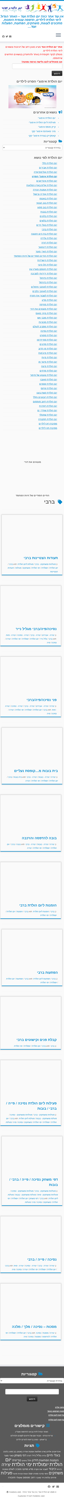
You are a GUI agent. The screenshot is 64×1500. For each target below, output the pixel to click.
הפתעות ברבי (47, 972)
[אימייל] (10, 36)
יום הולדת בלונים (48, 216)
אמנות (31, 1451)
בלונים (6, 1451)
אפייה (25, 1451)
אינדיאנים (56, 1451)
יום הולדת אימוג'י (47, 118)
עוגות (25, 1473)
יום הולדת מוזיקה (48, 304)
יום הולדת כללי (49, 163)
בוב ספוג (12, 1451)
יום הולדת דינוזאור (47, 247)
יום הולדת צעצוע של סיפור (43, 375)
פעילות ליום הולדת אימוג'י (42, 122)
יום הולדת (53, 567)
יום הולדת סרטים (48, 344)
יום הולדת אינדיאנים (46, 180)
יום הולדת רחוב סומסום (45, 401)
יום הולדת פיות (49, 357)
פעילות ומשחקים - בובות (46, 1118)
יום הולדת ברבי (49, 229)
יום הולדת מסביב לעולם (45, 326)
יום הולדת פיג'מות (47, 352)
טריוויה (16, 1460)
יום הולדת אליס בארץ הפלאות (41, 185)
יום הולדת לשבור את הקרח (43, 295)
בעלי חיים (53, 1455)
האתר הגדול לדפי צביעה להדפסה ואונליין (31, 1431)
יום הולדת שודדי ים (47, 410)
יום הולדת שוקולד (48, 414)
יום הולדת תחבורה (47, 419)
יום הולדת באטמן (48, 198)
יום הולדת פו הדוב (47, 348)
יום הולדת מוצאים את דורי (43, 308)
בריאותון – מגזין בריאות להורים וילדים (31, 1439)
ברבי (10, 563)
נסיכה (54, 642)
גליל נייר (43, 638)
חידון (35, 1460)
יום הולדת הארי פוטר (46, 251)
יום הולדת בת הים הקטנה (44, 233)
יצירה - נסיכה (23, 634)
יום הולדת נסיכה (48, 330)
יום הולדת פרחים (48, 370)
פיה (48, 642)
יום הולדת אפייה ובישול (45, 194)
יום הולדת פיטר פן (47, 361)
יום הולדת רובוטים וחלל (45, 397)
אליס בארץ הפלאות (43, 1451)
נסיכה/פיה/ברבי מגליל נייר (36, 628)
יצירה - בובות (43, 776)
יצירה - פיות (11, 634)
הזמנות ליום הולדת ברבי (38, 905)
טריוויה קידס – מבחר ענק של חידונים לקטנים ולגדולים (32, 1435)
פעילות (18, 567)
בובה (18, 844)
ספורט (35, 1473)
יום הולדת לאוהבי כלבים (44, 291)
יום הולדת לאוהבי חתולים (44, 286)
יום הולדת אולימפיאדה (45, 172)
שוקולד (19, 1477)
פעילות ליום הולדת (25, 563)
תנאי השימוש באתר (55, 1411)
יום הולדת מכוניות (48, 322)
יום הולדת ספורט (48, 335)
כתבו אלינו (59, 1407)
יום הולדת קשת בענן (47, 392)
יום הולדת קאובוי (48, 379)
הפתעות (19, 978)
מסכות (45, 1332)
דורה (29, 1455)
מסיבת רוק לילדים (48, 423)
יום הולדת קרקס (49, 388)
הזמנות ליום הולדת (40, 911)
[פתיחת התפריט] (58, 35)
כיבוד (52, 1468)
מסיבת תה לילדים (48, 428)
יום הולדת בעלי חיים (46, 224)
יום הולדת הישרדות (47, 260)
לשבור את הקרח (41, 1469)
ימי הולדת (35, 567)
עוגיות (20, 1473)
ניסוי (46, 1473)
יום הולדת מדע (49, 300)
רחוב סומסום (29, 1477)
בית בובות (17, 776)
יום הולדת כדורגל (48, 277)
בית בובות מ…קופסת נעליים (36, 770)
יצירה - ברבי (35, 634)
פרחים (53, 1477)
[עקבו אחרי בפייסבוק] (4, 36)
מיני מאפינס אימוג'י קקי (44, 131)
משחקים (26, 567)
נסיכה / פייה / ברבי (42, 1259)
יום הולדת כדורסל (48, 282)
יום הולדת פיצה (49, 366)
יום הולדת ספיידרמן (47, 339)
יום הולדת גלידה (48, 238)
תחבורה (12, 1477)
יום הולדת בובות (48, 211)
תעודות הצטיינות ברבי (41, 557)
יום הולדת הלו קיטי (47, 264)
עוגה (30, 1473)
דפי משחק (33, 1198)
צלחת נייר (46, 1477)
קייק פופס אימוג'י (47, 126)
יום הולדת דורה (49, 242)
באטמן (20, 1451)
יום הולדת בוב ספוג (47, 207)
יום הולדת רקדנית (48, 405)
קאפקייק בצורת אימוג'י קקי (42, 135)
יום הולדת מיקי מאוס (46, 313)
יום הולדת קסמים (48, 383)
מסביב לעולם (15, 1469)
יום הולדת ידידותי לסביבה (44, 273)
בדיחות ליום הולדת (56, 1415)
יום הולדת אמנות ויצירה (45, 189)
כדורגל (59, 1469)
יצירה (8, 638)
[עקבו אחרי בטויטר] (7, 36)
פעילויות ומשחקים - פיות (47, 1194)
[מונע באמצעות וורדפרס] (7, 1491)
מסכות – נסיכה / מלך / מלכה (34, 1326)
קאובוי (38, 1477)
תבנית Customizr (25, 1495)
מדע (31, 1469)
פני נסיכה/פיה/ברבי (42, 699)
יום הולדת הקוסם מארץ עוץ (43, 269)
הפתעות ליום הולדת (41, 978)
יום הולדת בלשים (48, 220)
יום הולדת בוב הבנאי (46, 202)
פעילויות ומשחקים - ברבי (45, 563)
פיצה (15, 1473)
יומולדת (44, 567)
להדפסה (46, 1336)
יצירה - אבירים (48, 634)
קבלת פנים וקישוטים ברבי (37, 1039)
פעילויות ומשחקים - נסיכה (21, 1114)
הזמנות (19, 911)
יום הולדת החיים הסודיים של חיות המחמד (35, 255)
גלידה (43, 1455)
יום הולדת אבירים (48, 167)
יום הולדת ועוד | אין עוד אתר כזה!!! (36, 1491)
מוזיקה (25, 1469)
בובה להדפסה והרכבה (39, 837)
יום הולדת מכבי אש (47, 317)
